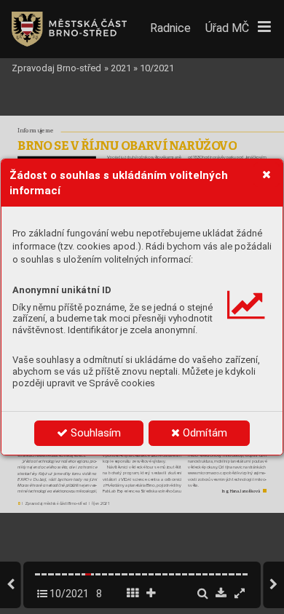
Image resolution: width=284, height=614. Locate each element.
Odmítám (203, 432)
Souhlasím (94, 432)
